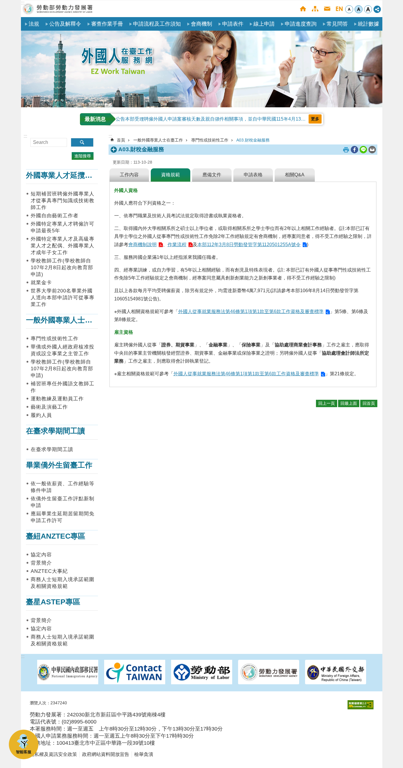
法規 (34, 24)
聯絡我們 (327, 9)
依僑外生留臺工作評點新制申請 (62, 502)
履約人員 (41, 415)
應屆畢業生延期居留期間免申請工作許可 (62, 517)
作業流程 (177, 244)
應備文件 (211, 174)
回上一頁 (326, 403)
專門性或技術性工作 (54, 338)
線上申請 (264, 24)
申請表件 (232, 24)
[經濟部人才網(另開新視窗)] (134, 672)
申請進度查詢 (301, 24)
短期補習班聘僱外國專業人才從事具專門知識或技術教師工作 (62, 200)
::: (22, 2)
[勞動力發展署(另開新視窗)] (268, 672)
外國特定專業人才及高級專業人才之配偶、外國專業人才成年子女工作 (62, 245)
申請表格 (253, 174)
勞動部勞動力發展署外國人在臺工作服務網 (58, 8)
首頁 (303, 9)
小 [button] (349, 9)
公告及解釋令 (65, 24)
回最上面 (348, 403)
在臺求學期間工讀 (52, 449)
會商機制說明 (142, 244)
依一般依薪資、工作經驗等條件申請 (62, 487)
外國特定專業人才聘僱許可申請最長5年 (62, 227)
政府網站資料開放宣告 (105, 754)
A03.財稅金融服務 (253, 140)
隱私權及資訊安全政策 (53, 754)
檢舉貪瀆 (143, 754)
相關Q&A (294, 174)
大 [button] (368, 9)
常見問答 (337, 24)
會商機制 (201, 24)
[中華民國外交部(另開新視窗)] (335, 672)
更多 (315, 118)
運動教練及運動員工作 (57, 399)
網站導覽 (315, 9)
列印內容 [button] (346, 149)
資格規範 (170, 174)
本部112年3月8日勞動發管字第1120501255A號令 (249, 244)
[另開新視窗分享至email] (372, 149)
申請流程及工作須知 (157, 24)
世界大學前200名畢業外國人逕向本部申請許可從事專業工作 (62, 297)
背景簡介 (41, 563)
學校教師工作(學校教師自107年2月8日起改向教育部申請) (62, 267)
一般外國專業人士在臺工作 (158, 140)
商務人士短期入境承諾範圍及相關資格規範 (62, 583)
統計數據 (368, 24)
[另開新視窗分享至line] (363, 149)
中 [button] (358, 9)
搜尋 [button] (82, 142)
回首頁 (369, 403)
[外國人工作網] (201, 69)
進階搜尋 (82, 156)
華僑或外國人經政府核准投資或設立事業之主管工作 (62, 350)
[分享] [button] (377, 9)
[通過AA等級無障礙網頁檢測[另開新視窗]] (360, 704)
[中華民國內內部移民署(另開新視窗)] (67, 672)
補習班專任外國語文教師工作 (62, 387)
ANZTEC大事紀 (49, 571)
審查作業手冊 (107, 24)
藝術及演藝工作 (49, 407)
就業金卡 (41, 282)
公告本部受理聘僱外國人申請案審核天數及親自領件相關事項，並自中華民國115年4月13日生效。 (218, 118)
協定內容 (41, 555)
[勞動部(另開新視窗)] (201, 672)
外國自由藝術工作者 (54, 215)
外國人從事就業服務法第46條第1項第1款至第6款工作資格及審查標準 (251, 311)
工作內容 (129, 174)
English (339, 9)
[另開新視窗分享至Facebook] (354, 149)
